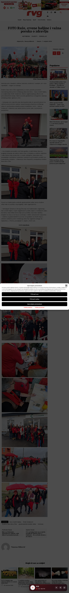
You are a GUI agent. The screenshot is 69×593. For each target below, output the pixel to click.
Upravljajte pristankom (34, 304)
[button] (66, 285)
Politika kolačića (28, 307)
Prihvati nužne (34, 299)
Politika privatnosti (39, 307)
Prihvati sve (34, 294)
